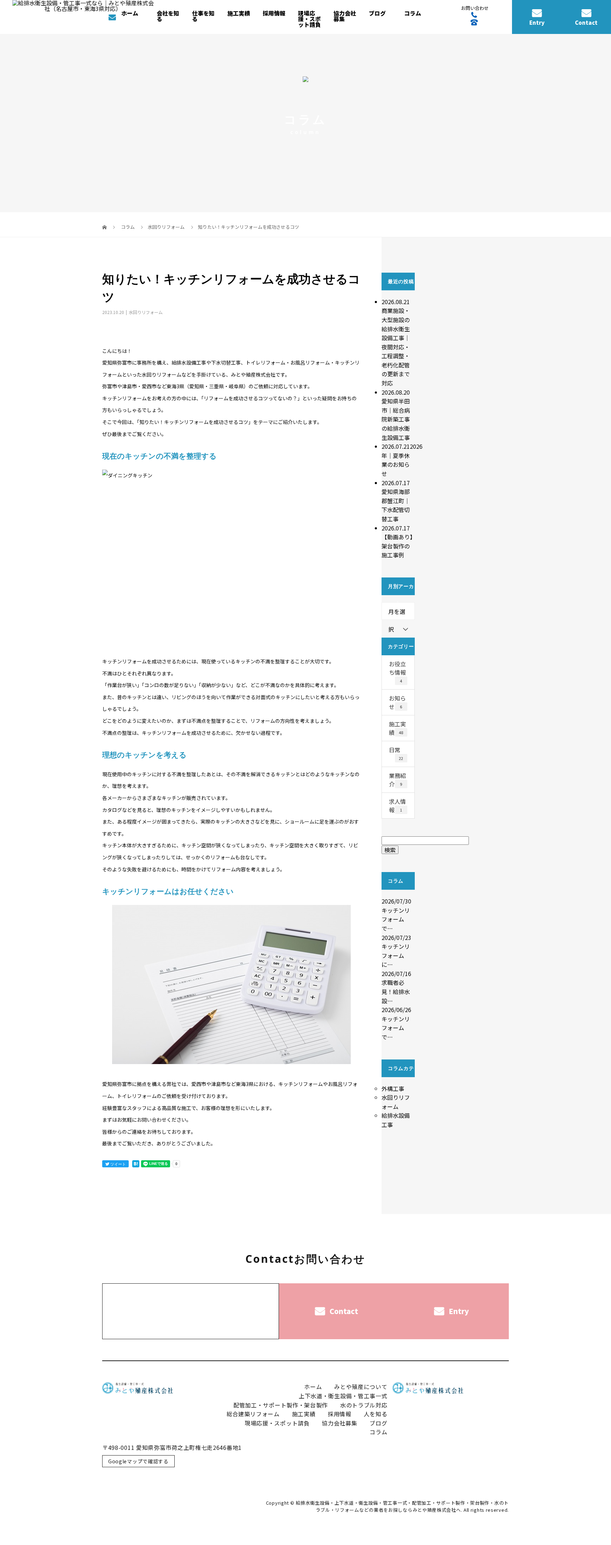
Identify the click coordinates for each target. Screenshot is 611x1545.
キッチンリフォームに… (396, 955)
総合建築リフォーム (253, 1414)
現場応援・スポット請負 (309, 18)
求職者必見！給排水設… (396, 991)
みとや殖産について (360, 1386)
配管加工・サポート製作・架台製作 (280, 1405)
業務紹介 (397, 779)
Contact (586, 22)
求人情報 (397, 805)
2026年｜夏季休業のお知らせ (402, 460)
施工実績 (238, 13)
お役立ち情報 (397, 672)
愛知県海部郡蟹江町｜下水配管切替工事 (396, 505)
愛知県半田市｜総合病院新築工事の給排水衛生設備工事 (396, 419)
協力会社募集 (344, 16)
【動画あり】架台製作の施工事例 (397, 546)
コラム (412, 13)
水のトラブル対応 (364, 1405)
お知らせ (397, 702)
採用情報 (339, 1414)
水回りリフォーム (166, 226)
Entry (537, 22)
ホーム (129, 13)
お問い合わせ (152, 1119)
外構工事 (393, 1088)
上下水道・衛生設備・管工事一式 (343, 1396)
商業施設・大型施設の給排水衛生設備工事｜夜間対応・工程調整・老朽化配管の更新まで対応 (396, 346)
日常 (396, 753)
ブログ (377, 13)
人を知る (376, 1414)
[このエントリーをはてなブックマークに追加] (135, 1163)
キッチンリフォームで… (396, 919)
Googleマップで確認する (138, 1461)
